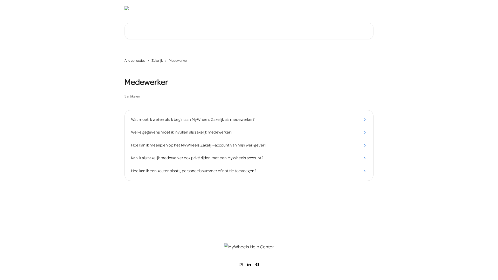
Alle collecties (135, 60)
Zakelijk (157, 60)
